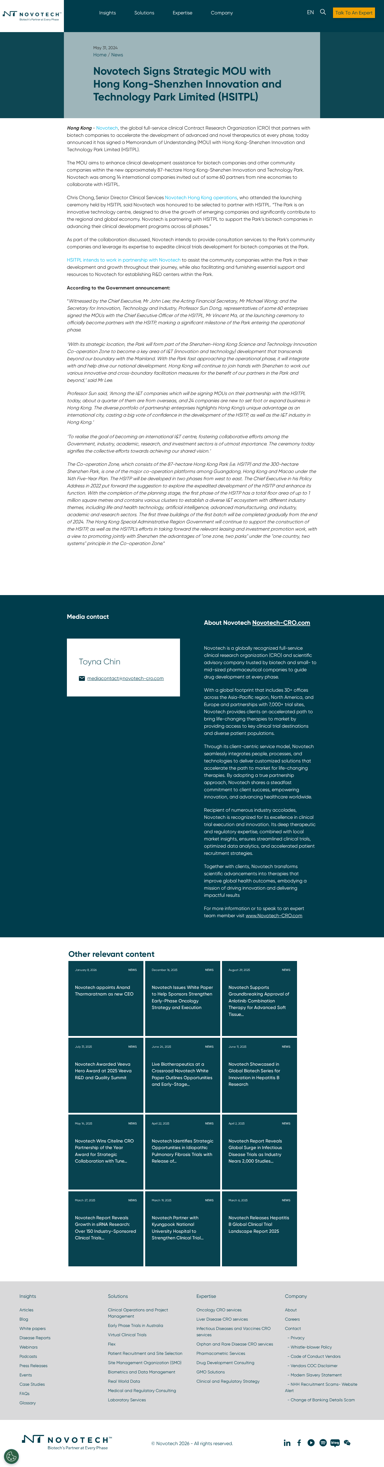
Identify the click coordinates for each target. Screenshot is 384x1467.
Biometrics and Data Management (141, 1372)
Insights (107, 13)
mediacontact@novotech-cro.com (125, 678)
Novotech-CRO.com (281, 623)
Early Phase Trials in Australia (135, 1325)
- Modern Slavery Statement (313, 1375)
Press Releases (33, 1365)
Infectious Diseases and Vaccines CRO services (233, 1331)
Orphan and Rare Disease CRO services (234, 1344)
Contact (293, 1328)
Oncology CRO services (219, 1309)
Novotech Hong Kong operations (201, 197)
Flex (112, 1344)
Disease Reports (35, 1337)
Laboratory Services (127, 1399)
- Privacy (294, 1337)
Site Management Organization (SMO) (145, 1362)
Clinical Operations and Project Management (138, 1313)
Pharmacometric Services (220, 1353)
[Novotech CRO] (67, 1448)
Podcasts (28, 1356)
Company (222, 13)
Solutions (144, 13)
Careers (292, 1319)
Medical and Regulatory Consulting (142, 1390)
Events (26, 1375)
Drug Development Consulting (225, 1362)
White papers (33, 1328)
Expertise (182, 13)
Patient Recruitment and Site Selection (145, 1353)
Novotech (107, 128)
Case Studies (32, 1384)
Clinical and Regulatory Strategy (228, 1381)
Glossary (28, 1402)
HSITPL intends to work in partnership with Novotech (124, 260)
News (117, 55)
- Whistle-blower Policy (308, 1347)
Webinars (29, 1347)
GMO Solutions (210, 1372)
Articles (26, 1309)
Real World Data (124, 1381)
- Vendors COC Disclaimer (311, 1365)
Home (99, 55)
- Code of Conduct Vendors (312, 1356)
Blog (24, 1319)
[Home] (32, 16)
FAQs (24, 1393)
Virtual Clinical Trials (127, 1334)
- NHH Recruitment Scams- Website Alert (321, 1387)
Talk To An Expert (354, 13)
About (291, 1309)
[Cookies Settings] (11, 1456)
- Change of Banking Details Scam (320, 1399)
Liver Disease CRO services (222, 1319)
